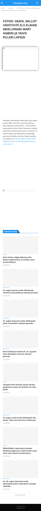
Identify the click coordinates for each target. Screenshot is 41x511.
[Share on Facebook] (19, 268)
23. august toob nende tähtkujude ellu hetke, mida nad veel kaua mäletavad (19, 419)
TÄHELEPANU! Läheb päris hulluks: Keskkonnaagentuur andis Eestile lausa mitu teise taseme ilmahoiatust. (20, 450)
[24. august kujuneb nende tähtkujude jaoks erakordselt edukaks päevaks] (20, 309)
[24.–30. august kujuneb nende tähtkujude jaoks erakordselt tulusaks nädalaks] (20, 469)
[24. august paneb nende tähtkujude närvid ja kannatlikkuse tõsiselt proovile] (20, 278)
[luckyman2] (18, 191)
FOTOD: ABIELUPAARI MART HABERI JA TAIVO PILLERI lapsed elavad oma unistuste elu (19, 141)
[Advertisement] (20, 98)
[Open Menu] (37, 3)
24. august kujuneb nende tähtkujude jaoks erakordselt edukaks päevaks (19, 322)
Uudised (10, 8)
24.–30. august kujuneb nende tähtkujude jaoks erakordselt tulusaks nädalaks (19, 483)
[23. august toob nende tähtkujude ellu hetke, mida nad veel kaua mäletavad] (20, 405)
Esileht (3, 8)
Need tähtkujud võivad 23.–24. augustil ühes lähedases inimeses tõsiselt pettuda (19, 354)
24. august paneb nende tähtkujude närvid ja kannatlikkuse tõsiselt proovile (20, 291)
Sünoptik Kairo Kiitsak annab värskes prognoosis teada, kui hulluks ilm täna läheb (19, 387)
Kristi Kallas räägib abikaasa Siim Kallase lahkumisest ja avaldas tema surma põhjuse (19, 259)
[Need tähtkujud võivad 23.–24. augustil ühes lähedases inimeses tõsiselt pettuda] (20, 339)
